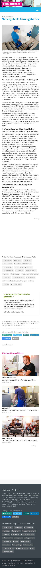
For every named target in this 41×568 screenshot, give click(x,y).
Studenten (9, 109)
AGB (22, 561)
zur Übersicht (8, 345)
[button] (37, 9)
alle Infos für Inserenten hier (14, 312)
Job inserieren (29, 563)
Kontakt (20, 563)
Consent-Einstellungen (9, 563)
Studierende (26, 500)
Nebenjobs (10, 16)
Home (3, 16)
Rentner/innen (16, 502)
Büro (37, 493)
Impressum (16, 561)
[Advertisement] (20, 235)
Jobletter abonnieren (8, 565)
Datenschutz (29, 561)
